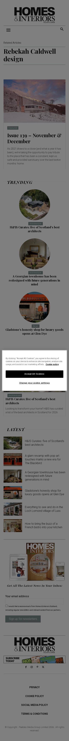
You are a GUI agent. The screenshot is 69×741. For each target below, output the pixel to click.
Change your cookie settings (34, 383)
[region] (34, 370)
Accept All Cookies (34, 374)
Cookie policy (52, 364)
